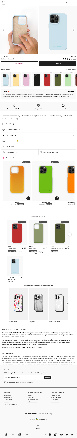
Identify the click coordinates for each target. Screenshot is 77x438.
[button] (38, 413)
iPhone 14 (46, 358)
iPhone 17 (4, 356)
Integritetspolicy (56, 397)
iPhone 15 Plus (27, 358)
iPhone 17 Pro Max (21, 356)
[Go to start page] (4, 2)
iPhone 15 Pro (18, 358)
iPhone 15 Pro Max (37, 358)
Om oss (30, 395)
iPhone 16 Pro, (58, 356)
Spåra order (7, 395)
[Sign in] (67, 2)
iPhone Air (37, 356)
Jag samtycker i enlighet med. (20, 382)
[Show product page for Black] (37, 79)
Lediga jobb (54, 399)
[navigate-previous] (69, 234)
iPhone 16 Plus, (66, 356)
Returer (6, 402)
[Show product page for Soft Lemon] (16, 79)
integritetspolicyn (28, 382)
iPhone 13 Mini (34, 360)
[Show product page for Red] (47, 79)
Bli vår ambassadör (33, 399)
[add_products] (28, 198)
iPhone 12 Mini (69, 360)
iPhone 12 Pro (43, 360)
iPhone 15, (11, 358)
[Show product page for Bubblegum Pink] (26, 79)
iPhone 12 (50, 360)
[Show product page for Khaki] (57, 79)
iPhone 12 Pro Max (59, 360)
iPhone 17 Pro (12, 356)
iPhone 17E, (30, 356)
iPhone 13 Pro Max (24, 360)
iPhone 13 (7, 360)
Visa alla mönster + (70, 69)
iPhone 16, (50, 356)
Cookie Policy (55, 402)
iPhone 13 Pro (15, 360)
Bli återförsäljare (32, 402)
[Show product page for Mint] (68, 79)
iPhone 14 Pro (53, 358)
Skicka (47, 377)
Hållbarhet (31, 397)
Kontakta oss (8, 397)
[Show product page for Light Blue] (5, 79)
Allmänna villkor (55, 395)
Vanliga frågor (8, 399)
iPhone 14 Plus (62, 358)
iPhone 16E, (44, 356)
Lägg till (57, 63)
